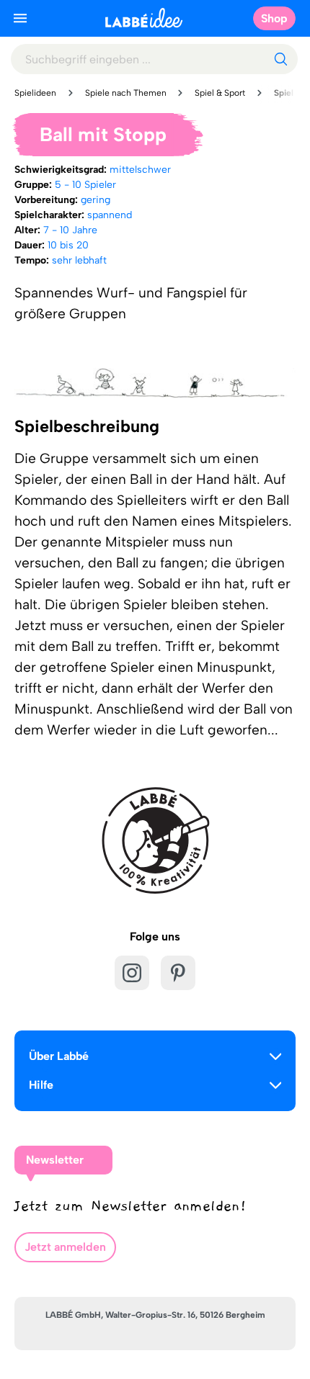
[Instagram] (132, 973)
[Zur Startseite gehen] (144, 18)
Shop (274, 18)
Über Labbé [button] (59, 1056)
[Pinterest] (178, 973)
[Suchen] (280, 59)
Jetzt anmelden (65, 1247)
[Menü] (20, 18)
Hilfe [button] (41, 1085)
